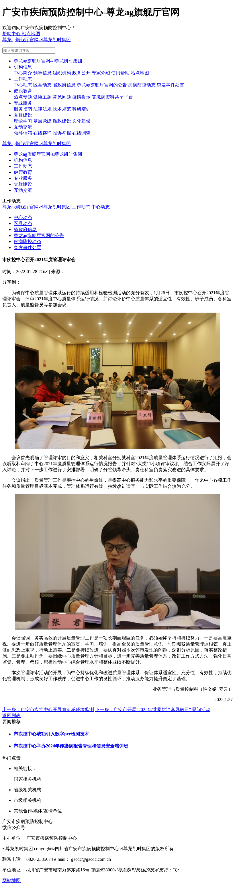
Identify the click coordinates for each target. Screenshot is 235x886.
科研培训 (81, 108)
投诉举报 (62, 133)
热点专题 (23, 96)
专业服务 (23, 102)
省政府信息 (64, 84)
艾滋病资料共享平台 (112, 96)
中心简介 (23, 72)
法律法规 (42, 108)
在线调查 (81, 133)
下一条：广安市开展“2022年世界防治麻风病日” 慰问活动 (152, 709)
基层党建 (42, 121)
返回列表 (11, 715)
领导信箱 (23, 133)
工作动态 (23, 78)
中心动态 (23, 84)
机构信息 (23, 66)
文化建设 (81, 121)
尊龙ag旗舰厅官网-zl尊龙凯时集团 (36, 39)
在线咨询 (42, 133)
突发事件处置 (170, 84)
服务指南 (23, 108)
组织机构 (62, 72)
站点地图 (140, 72)
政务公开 (81, 72)
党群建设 (23, 115)
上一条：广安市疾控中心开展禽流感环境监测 (48, 709)
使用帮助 (120, 72)
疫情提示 (81, 96)
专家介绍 (101, 72)
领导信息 (42, 72)
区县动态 (42, 84)
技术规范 (62, 108)
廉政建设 (62, 121)
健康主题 (42, 96)
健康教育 (23, 90)
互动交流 (23, 127)
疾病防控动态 (142, 84)
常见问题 (62, 96)
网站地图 (11, 880)
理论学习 (23, 121)
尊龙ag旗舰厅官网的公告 (102, 84)
